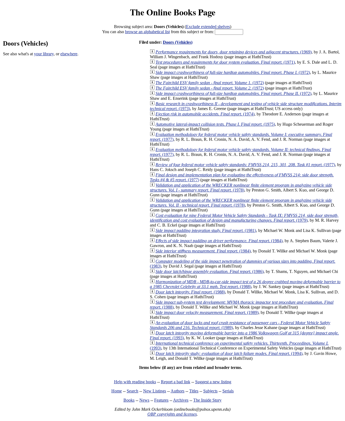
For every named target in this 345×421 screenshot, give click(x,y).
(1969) (234, 52)
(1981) (206, 230)
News (144, 400)
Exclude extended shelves (208, 26)
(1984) (219, 240)
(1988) (245, 284)
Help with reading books (135, 381)
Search (132, 391)
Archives (180, 400)
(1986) (210, 271)
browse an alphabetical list (147, 31)
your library (44, 54)
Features (161, 400)
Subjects (210, 391)
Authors (177, 391)
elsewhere (68, 54)
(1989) (207, 312)
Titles (193, 391)
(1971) (225, 62)
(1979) (244, 218)
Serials (228, 391)
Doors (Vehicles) (177, 42)
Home (116, 391)
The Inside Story (207, 400)
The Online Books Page (172, 12)
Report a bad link (175, 381)
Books (128, 400)
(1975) (215, 124)
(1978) (241, 187)
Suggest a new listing (213, 381)
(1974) (205, 114)
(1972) (233, 72)
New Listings (154, 391)
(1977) (245, 164)
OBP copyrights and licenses (172, 414)
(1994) (229, 353)
